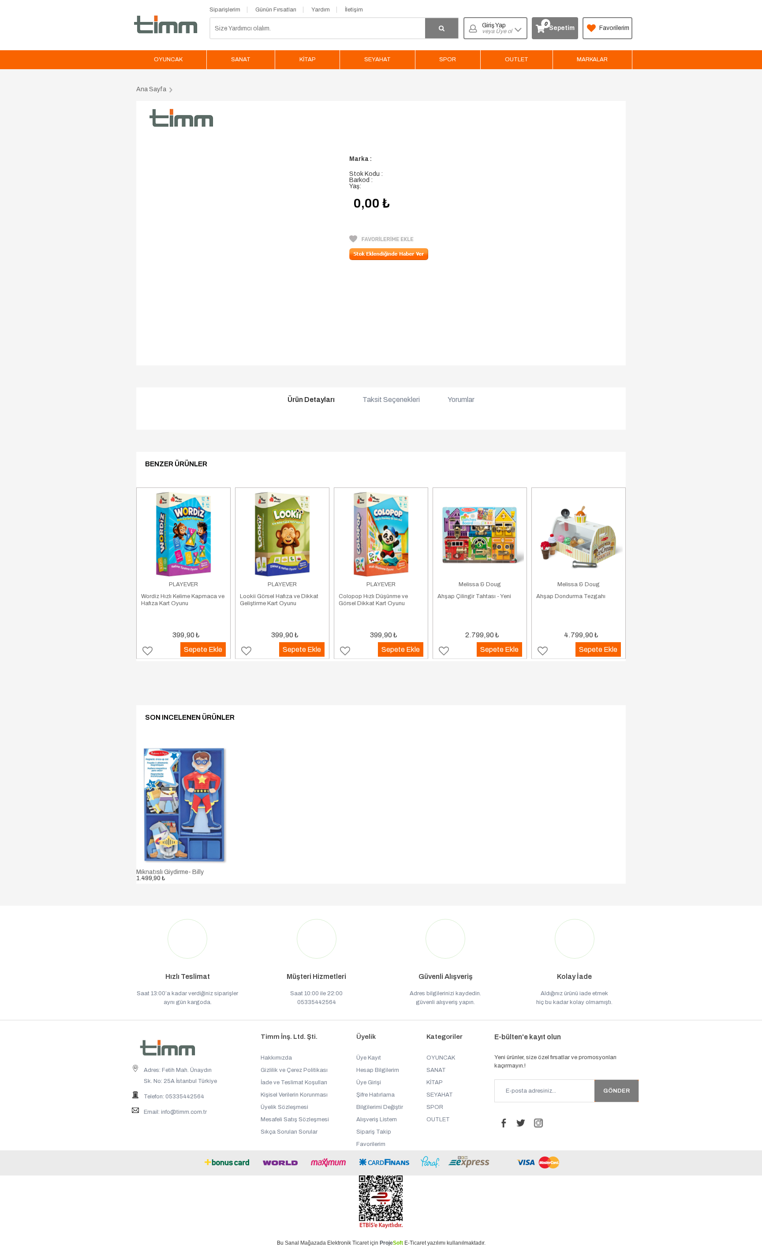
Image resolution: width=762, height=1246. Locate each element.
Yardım (320, 10)
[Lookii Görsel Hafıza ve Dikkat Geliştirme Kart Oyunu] (282, 534)
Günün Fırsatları (275, 10)
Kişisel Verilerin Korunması (294, 1095)
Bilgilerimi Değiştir (379, 1107)
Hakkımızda (276, 1058)
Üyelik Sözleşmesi (284, 1107)
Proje (391, 1243)
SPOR (447, 59)
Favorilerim (614, 28)
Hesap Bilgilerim (377, 1070)
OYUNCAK (168, 59)
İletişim (354, 10)
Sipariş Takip (373, 1132)
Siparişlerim (224, 10)
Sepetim (559, 26)
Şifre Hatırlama (375, 1095)
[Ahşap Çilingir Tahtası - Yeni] (479, 534)
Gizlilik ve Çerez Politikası (294, 1070)
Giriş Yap (497, 28)
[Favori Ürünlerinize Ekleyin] (381, 240)
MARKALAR (592, 59)
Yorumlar (461, 399)
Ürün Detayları (311, 399)
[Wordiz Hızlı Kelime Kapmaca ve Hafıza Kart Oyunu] (183, 534)
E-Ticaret (415, 1243)
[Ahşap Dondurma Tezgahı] (578, 534)
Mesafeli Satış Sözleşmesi (295, 1119)
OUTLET (516, 59)
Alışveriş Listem (376, 1119)
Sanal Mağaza (302, 1243)
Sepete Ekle (203, 649)
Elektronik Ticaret (348, 1243)
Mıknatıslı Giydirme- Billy (170, 872)
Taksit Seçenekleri (391, 399)
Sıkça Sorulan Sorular (289, 1132)
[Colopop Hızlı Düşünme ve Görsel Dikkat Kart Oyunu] (381, 534)
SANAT (240, 59)
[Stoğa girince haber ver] (388, 258)
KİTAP (307, 59)
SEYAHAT (377, 59)
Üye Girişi (368, 1082)
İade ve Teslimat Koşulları (294, 1082)
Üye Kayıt (368, 1058)
